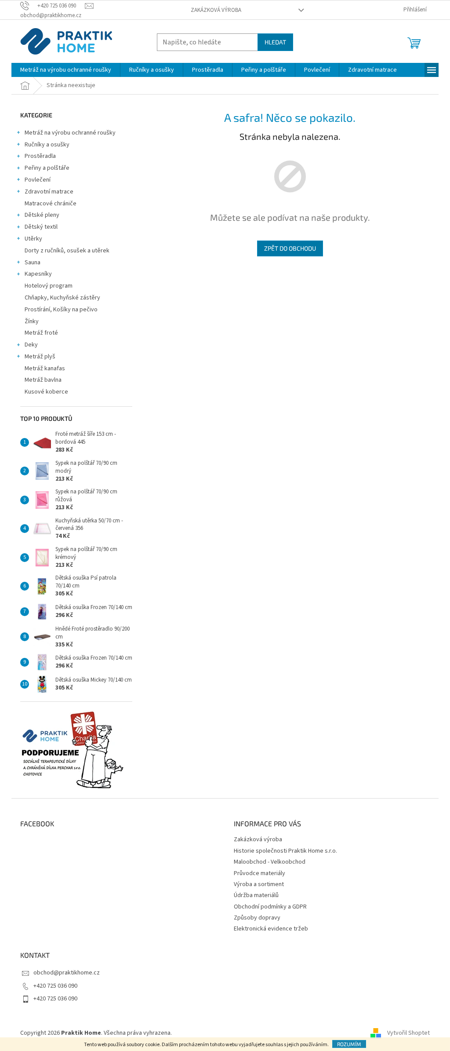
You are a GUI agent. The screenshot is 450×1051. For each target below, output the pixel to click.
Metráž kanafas (45, 368)
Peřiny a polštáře (47, 168)
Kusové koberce (46, 391)
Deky (31, 344)
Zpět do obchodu (290, 248)
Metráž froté (41, 332)
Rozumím (349, 1044)
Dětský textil (41, 227)
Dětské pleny (42, 215)
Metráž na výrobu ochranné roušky (70, 132)
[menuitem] (65, 70)
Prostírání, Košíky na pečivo (61, 309)
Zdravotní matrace (49, 191)
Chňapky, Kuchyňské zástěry (62, 297)
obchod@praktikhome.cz (66, 972)
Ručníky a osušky (47, 144)
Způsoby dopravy (257, 917)
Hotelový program (49, 285)
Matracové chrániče (50, 203)
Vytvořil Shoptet (408, 1033)
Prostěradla (40, 156)
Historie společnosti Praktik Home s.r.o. (285, 851)
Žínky (32, 321)
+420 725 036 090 (55, 986)
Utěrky (33, 238)
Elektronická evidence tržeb (271, 928)
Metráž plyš (40, 356)
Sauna (32, 262)
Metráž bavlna (44, 380)
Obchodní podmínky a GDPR (270, 906)
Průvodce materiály (259, 873)
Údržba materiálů (256, 895)
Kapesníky (38, 274)
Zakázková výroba (216, 10)
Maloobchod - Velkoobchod (269, 862)
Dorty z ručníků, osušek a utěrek (67, 250)
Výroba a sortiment (259, 884)
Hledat (275, 42)
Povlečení (38, 179)
